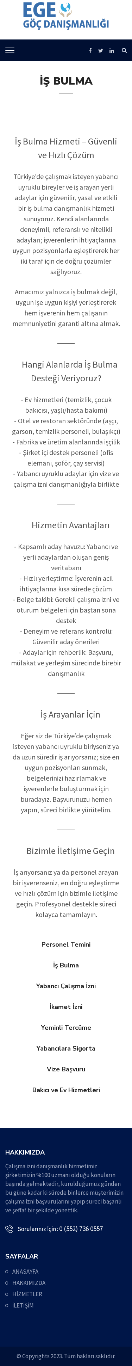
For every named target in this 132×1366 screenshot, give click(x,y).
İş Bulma (66, 965)
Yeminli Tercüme (66, 1027)
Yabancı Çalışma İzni (66, 986)
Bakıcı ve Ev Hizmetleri (66, 1090)
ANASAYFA (25, 1271)
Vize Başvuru (66, 1069)
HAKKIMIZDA (28, 1283)
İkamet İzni (66, 1007)
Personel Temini (66, 944)
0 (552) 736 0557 (81, 1228)
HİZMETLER (27, 1294)
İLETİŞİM (23, 1305)
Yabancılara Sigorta (66, 1048)
